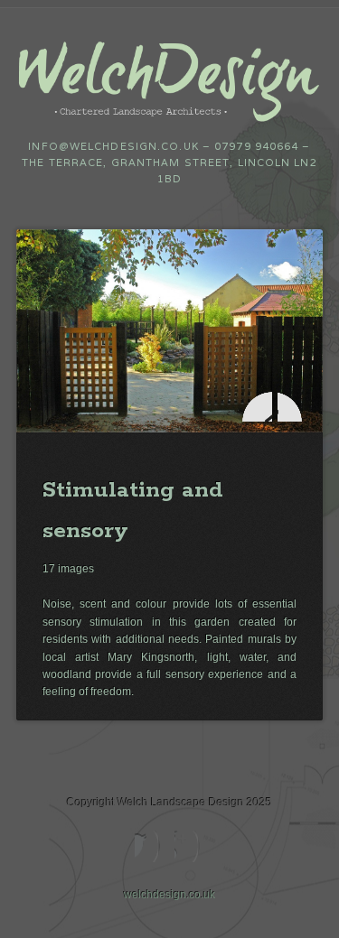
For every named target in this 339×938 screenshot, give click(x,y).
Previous (257, 407)
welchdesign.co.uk (169, 894)
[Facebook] (150, 846)
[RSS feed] (189, 846)
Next (292, 407)
